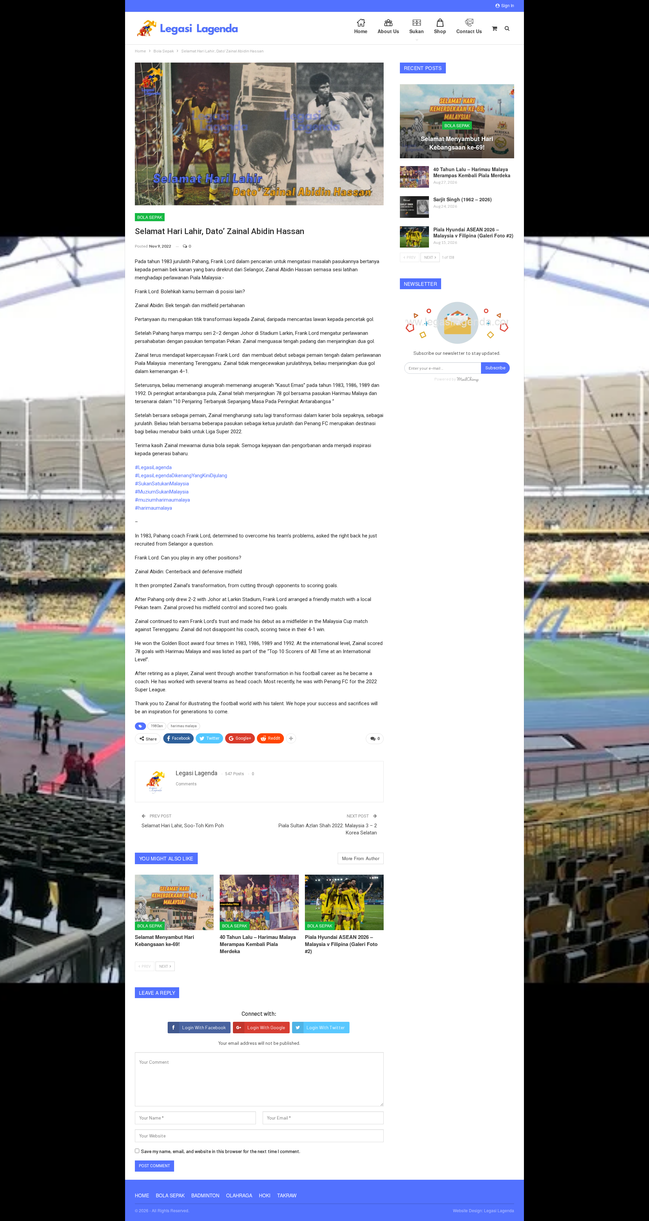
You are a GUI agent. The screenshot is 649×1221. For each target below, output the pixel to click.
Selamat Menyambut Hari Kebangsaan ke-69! (457, 143)
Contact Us (469, 31)
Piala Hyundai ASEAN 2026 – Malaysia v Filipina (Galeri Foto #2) (473, 232)
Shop (440, 31)
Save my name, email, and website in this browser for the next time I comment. (220, 1151)
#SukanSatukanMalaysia (162, 484)
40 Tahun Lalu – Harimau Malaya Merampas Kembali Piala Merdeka (471, 172)
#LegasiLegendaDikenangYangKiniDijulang (181, 476)
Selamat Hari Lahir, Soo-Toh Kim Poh (183, 826)
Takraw (286, 1195)
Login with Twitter (326, 1027)
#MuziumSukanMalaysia (162, 492)
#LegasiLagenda (153, 467)
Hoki (264, 1195)
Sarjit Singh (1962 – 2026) (462, 199)
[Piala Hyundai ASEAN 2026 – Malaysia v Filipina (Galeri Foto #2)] (344, 902)
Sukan (416, 31)
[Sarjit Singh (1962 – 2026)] (414, 207)
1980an (157, 726)
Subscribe (495, 367)
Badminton (205, 1195)
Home (360, 31)
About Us (388, 31)
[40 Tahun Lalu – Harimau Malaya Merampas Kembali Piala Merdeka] (259, 902)
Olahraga (239, 1195)
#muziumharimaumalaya (162, 500)
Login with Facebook (204, 1027)
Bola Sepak (149, 217)
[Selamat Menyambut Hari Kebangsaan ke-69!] (174, 902)
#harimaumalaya (153, 508)
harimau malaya (184, 726)
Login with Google (266, 1027)
